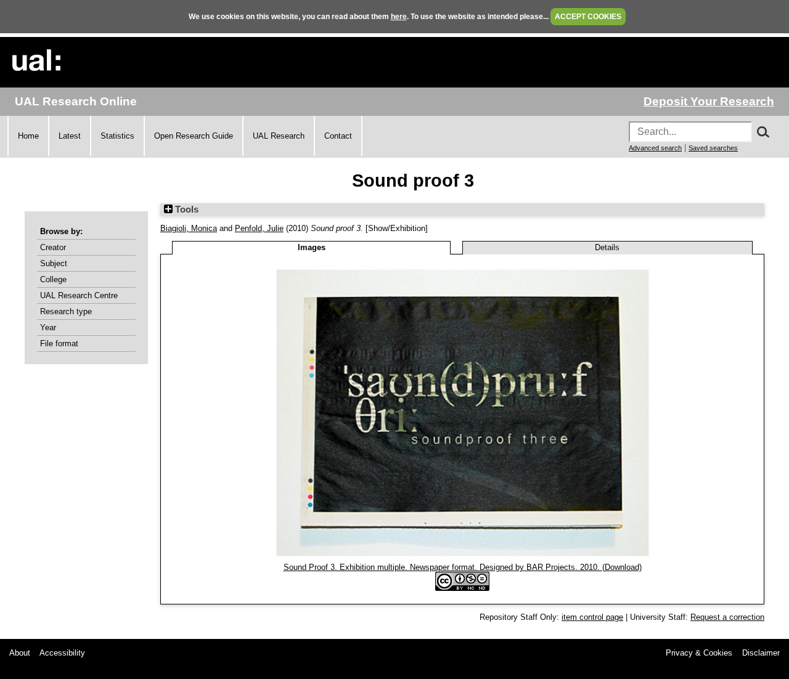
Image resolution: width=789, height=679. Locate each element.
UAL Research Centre (79, 295)
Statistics (117, 135)
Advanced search (655, 148)
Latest (70, 135)
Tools (185, 209)
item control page (592, 617)
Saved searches (713, 148)
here (399, 16)
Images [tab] (311, 247)
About (19, 652)
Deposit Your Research (709, 101)
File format (59, 343)
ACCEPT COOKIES (588, 16)
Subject (53, 263)
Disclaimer (761, 652)
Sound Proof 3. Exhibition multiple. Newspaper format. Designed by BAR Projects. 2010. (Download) (463, 567)
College (53, 279)
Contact (338, 135)
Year (48, 327)
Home (28, 135)
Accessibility (62, 652)
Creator (53, 247)
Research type (66, 311)
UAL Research (279, 135)
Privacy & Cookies (699, 652)
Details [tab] (607, 247)
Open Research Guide (193, 135)
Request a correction (727, 617)
